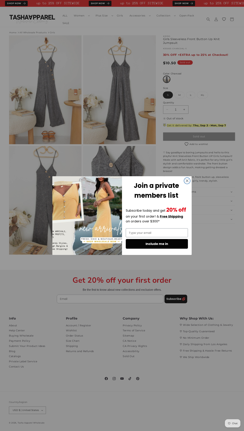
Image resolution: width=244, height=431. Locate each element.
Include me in (157, 244)
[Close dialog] (187, 181)
